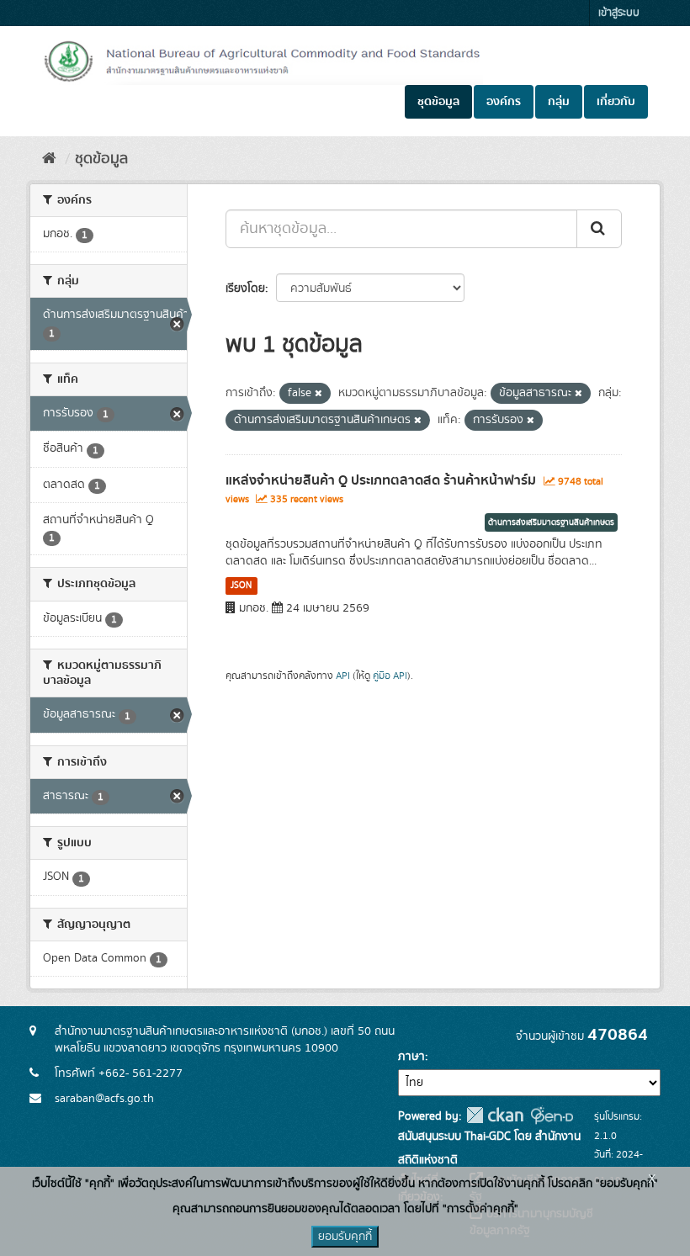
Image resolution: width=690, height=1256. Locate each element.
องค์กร (503, 102)
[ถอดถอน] (318, 393)
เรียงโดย (245, 288)
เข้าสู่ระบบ (619, 13)
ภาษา (411, 1056)
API (343, 676)
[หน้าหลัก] (49, 159)
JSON (241, 585)
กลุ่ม (559, 102)
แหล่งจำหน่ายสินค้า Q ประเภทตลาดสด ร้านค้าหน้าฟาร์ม (381, 480)
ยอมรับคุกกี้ (345, 1236)
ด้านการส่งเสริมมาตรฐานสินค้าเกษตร (551, 522)
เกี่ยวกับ (616, 102)
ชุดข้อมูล (438, 102)
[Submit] (599, 228)
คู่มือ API (390, 676)
